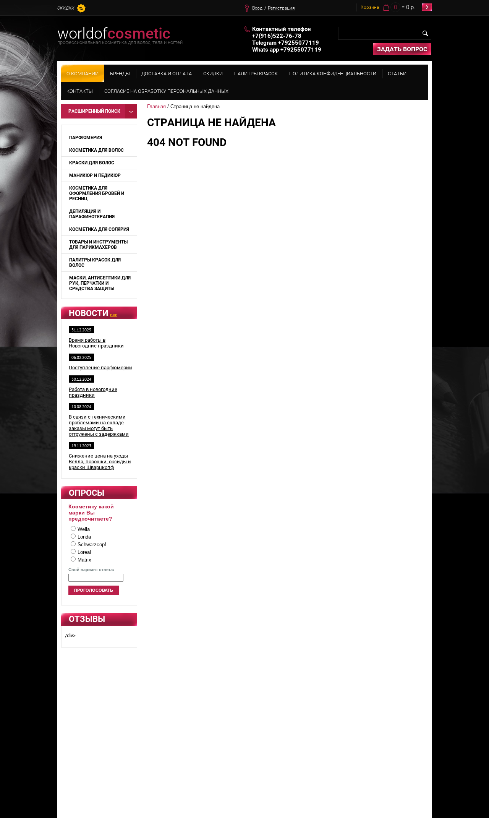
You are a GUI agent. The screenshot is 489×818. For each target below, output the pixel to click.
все (113, 314)
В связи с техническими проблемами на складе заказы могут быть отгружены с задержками (99, 425)
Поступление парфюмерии (100, 367)
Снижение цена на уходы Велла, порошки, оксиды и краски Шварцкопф (100, 461)
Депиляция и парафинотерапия (92, 214)
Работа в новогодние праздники (93, 392)
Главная (156, 106)
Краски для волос (91, 163)
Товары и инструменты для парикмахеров (98, 244)
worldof (113, 33)
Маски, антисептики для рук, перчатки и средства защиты (100, 283)
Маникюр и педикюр (95, 175)
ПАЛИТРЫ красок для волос (95, 262)
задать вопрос (402, 49)
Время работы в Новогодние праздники (96, 343)
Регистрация (281, 8)
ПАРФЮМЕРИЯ (85, 137)
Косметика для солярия (99, 229)
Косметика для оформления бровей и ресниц (96, 193)
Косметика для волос (96, 150)
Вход (257, 8)
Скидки (65, 8)
